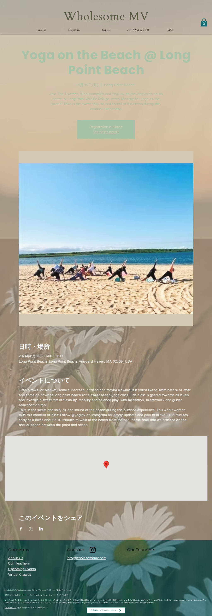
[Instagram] (93, 550)
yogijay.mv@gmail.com (90, 602)
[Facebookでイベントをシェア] (21, 528)
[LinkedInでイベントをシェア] (41, 528)
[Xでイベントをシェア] (31, 528)
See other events (106, 132)
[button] (74, 30)
